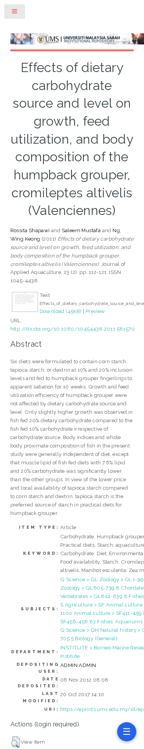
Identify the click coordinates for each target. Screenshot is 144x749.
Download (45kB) (61, 311)
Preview (95, 311)
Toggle (15, 13)
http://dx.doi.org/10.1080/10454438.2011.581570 (72, 329)
